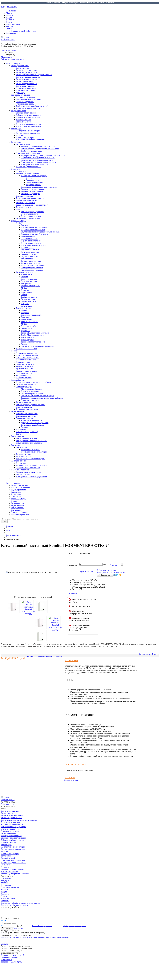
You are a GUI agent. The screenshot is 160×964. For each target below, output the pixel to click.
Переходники (26, 292)
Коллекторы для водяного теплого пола (38, 146)
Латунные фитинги (24, 272)
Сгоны (24, 295)
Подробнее (72, 593)
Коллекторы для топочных (32, 191)
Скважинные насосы (25, 364)
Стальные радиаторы (25, 102)
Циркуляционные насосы (27, 355)
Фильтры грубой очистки (32, 268)
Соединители (26, 328)
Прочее (29, 178)
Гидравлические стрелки (26, 200)
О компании (11, 11)
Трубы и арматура (18, 221)
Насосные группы (24, 378)
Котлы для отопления (20, 66)
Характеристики (45, 657)
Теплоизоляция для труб (26, 348)
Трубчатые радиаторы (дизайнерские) (32, 106)
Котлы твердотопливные (26, 84)
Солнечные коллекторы (26, 384)
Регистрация (12, 6)
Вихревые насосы (23, 375)
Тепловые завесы (23, 454)
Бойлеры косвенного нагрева (28, 115)
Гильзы (24, 310)
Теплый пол (16, 142)
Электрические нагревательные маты (37, 160)
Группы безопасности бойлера (34, 227)
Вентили (24, 225)
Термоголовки (27, 259)
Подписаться (18, 928)
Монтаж (9, 13)
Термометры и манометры (32, 261)
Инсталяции (21, 429)
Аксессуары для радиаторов (28, 108)
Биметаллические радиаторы (28, 99)
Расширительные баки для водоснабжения (34, 382)
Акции (9, 17)
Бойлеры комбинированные (28, 117)
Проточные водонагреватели (28, 124)
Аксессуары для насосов (26, 353)
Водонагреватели (18, 111)
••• (12, 479)
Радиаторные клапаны (30, 250)
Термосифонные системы (27, 409)
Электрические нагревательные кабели (37, 158)
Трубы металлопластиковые (33, 342)
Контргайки (26, 283)
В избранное (102, 572)
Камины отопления (24, 196)
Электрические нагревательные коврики (38, 162)
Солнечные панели (24, 407)
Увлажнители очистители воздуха (30, 458)
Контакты (10, 26)
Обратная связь (7, 804)
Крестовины (26, 319)
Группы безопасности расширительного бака (40, 232)
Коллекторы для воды (30, 194)
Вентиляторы (22, 447)
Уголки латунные (28, 299)
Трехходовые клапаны (30, 263)
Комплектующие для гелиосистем (30, 405)
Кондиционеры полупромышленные (31, 441)
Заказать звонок (7, 800)
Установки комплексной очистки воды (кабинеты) (42, 398)
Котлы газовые (22, 68)
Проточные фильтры (30, 391)
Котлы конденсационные (27, 70)
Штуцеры (25, 304)
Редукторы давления (30, 252)
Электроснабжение (19, 461)
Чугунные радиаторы (25, 104)
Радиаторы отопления (20, 95)
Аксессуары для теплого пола (28, 167)
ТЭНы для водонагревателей (28, 126)
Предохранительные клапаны (33, 245)
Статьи (9, 29)
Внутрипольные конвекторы (28, 133)
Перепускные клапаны (30, 241)
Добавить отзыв (71, 780)
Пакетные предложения (26, 90)
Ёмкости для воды (24, 402)
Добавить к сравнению (106, 570)
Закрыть (4, 944)
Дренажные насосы (24, 369)
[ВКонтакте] (114, 575)
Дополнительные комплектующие (30, 140)
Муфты (24, 288)
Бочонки (24, 277)
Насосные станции (24, 362)
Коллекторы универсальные (33, 189)
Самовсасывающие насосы (27, 357)
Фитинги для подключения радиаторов (37, 346)
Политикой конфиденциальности (42, 926)
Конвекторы (16, 128)
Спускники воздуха (29, 256)
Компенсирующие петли (31, 315)
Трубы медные (27, 340)
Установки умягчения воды (32, 400)
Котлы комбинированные (27, 79)
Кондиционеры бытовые (26, 438)
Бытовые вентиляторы (30, 450)
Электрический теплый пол (28, 153)
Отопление (15, 169)
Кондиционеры (17, 436)
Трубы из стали (27, 337)
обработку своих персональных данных (74, 926)
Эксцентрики (26, 306)
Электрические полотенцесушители (31, 476)
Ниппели (25, 290)
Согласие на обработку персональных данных (49, 937)
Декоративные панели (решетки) (35, 423)
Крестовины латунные (30, 286)
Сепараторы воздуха (29, 254)
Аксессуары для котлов (26, 88)
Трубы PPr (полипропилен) (32, 335)
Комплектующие (23, 474)
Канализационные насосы (27, 371)
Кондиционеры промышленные (29, 443)
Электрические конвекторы (28, 131)
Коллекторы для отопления (27, 173)
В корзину (114, 565)
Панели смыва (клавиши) (27, 432)
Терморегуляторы (33, 185)
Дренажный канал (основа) (32, 425)
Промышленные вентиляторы (34, 452)
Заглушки (25, 313)
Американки (26, 274)
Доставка (10, 20)
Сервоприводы (32, 180)
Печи (18, 209)
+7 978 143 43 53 (8, 40)
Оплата (9, 22)
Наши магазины (13, 24)
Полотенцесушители (20, 470)
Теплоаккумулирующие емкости (30, 198)
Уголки (24, 344)
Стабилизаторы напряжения (28, 467)
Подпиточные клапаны (31, 243)
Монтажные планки (29, 322)
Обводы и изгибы (28, 326)
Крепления (25, 317)
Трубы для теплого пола (31, 151)
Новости (9, 15)
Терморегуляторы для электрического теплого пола (43, 155)
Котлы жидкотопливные (26, 72)
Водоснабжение (18, 380)
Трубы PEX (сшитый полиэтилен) (35, 333)
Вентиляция (16, 445)
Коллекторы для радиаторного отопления (38, 187)
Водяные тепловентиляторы (28, 218)
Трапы (19, 434)
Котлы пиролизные (24, 81)
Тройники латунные (29, 297)
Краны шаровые (28, 236)
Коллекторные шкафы (25, 203)
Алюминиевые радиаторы (27, 97)
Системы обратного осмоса (32, 393)
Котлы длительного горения (28, 77)
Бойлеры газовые (23, 119)
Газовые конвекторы (25, 137)
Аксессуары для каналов (31, 420)
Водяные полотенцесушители (29, 472)
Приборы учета (27, 247)
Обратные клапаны (29, 238)
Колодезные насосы (24, 366)
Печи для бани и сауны (31, 216)
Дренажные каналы (24, 418)
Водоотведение (17, 411)
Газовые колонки (23, 122)
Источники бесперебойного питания (32, 465)
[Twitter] (117, 575)
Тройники (25, 331)
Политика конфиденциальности (14, 937)
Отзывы (58, 657)
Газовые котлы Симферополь (23, 31)
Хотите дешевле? (117, 572)
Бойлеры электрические (26, 113)
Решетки (19, 135)
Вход (3, 6)
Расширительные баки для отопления (32, 205)
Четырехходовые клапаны (32, 270)
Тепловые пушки (23, 456)
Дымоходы (20, 93)
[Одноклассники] (119, 575)
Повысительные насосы (26, 360)
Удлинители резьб (28, 301)
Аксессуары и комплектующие (34, 176)
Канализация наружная (26, 416)
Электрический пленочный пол (34, 164)
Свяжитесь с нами (8, 50)
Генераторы (21, 463)
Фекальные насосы (24, 373)
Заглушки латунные (29, 281)
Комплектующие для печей (32, 212)
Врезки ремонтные (29, 279)
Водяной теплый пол (25, 144)
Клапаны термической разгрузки (35, 234)
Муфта (24, 324)
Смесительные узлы (34, 182)
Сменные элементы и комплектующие (37, 396)
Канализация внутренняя (27, 414)
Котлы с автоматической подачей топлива (34, 75)
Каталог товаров (13, 63)
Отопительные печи (29, 214)
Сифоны (24, 427)
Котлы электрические (25, 86)
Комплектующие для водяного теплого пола (40, 149)
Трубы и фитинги (23, 308)
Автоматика (21, 171)
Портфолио (11, 33)
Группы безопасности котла (33, 229)
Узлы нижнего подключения (33, 265)
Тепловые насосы (23, 207)
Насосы (14, 351)
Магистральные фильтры (31, 389)
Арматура (20, 223)
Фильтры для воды (24, 387)
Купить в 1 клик (87, 571)
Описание (30, 657)
